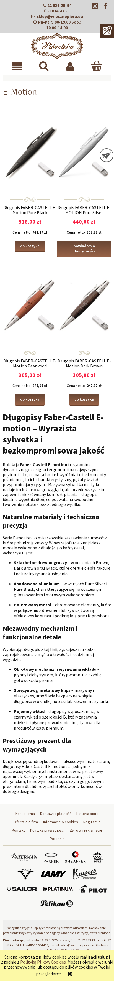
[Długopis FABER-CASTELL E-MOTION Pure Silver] (84, 152)
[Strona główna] (57, 45)
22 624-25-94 (59, 5)
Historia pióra (87, 813)
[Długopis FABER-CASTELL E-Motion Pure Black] (30, 152)
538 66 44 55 (58, 11)
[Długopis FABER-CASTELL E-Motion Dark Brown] (84, 305)
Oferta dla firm (26, 821)
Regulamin (91, 821)
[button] (17, 66)
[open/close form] (106, 155)
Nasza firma (25, 813)
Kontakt (18, 830)
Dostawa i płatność (55, 813)
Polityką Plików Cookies (43, 962)
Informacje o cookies (60, 821)
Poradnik (57, 838)
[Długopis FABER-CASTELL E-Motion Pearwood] (30, 305)
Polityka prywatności (47, 830)
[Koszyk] (96, 66)
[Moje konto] (70, 66)
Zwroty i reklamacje (86, 830)
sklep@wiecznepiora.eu (60, 16)
